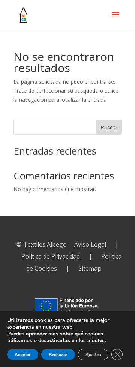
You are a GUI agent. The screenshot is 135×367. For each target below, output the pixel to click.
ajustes (96, 340)
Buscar (108, 127)
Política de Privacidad (50, 256)
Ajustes (93, 355)
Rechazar (58, 355)
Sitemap (89, 268)
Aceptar (23, 355)
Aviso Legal (90, 244)
